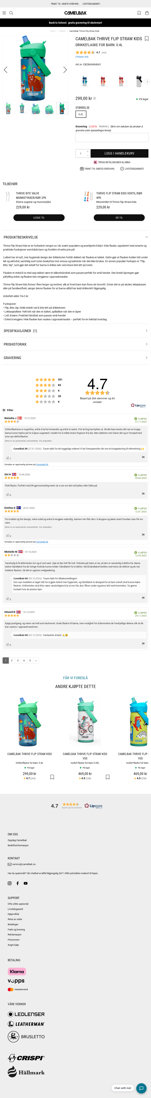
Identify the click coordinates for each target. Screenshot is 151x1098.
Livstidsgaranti (15, 908)
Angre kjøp (13, 944)
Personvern (14, 939)
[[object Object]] (94, 98)
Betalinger (13, 924)
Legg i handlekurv (119, 153)
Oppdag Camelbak (17, 840)
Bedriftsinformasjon (18, 845)
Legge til (39, 217)
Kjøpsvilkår (13, 913)
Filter (9, 410)
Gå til (119, 217)
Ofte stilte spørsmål (18, 903)
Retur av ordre (15, 919)
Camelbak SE (42, 541)
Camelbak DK (42, 464)
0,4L (80, 114)
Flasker (62, 31)
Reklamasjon (14, 934)
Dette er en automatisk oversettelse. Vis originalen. (28, 441)
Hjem (52, 31)
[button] (75, 806)
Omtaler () (82, 56)
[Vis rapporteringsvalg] (143, 457)
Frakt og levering (16, 929)
